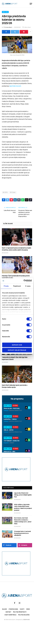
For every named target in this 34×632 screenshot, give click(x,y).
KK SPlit (5, 192)
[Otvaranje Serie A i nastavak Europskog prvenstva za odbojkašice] (7, 534)
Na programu (17, 398)
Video (28, 609)
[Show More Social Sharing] (30, 32)
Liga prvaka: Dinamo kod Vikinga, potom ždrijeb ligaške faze (23, 495)
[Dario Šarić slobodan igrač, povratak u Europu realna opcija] (17, 374)
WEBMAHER (26, 619)
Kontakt (8, 612)
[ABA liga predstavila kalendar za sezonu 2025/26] (17, 44)
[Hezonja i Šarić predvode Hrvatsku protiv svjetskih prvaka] (17, 264)
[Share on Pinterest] (24, 32)
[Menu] (31, 4)
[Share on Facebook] (6, 32)
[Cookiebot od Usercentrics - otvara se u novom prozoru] (24, 281)
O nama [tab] (27, 286)
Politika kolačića (23, 615)
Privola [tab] (6, 286)
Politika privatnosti (20, 612)
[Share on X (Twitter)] (15, 32)
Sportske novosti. (15, 86)
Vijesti (22, 609)
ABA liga (5, 12)
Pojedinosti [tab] (17, 286)
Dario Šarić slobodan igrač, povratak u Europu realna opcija (14, 386)
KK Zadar (12, 192)
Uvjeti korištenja (10, 615)
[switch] (29, 324)
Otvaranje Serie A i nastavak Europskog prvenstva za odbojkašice (22, 533)
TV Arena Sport (7, 27)
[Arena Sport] (9, 4)
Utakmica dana (13, 609)
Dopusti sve (17, 345)
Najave (4, 609)
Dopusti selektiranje (17, 350)
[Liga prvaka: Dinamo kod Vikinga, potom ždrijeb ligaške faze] (7, 495)
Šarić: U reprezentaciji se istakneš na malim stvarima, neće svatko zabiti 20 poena (16, 249)
